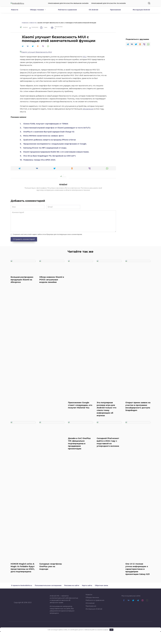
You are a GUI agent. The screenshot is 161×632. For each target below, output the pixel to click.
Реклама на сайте (71, 585)
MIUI (84, 57)
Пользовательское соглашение (48, 585)
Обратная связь (101, 585)
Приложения (115, 10)
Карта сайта (87, 585)
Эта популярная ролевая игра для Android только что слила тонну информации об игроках (106, 409)
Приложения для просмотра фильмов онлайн (68, 3)
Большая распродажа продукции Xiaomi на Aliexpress (22, 279)
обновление (88, 109)
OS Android (93, 10)
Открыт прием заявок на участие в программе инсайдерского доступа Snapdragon (137, 406)
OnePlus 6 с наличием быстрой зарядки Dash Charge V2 (48, 132)
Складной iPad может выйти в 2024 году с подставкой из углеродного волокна (108, 442)
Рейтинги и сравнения (67, 10)
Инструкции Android (141, 10)
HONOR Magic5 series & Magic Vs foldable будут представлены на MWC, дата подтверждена (23, 568)
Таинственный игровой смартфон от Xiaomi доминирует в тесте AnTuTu (56, 128)
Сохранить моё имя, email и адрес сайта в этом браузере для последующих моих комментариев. (47, 234)
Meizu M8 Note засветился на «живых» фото (43, 136)
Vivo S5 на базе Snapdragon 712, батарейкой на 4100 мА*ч (49, 156)
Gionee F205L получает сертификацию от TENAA (45, 124)
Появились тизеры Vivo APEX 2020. (39, 160)
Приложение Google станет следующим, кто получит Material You (80, 405)
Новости (14, 10)
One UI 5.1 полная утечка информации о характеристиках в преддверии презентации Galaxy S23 (137, 569)
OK (111, 629)
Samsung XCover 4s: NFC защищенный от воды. (45, 148)
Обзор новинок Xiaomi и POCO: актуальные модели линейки (51, 279)
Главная (25, 22)
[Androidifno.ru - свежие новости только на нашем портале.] (17, 597)
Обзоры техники (37, 10)
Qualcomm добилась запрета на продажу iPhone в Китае (49, 140)
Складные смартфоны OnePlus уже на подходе (50, 566)
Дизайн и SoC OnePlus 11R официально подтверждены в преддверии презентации (79, 443)
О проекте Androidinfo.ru (21, 585)
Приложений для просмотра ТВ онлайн (108, 3)
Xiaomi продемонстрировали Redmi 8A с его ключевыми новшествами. (56, 152)
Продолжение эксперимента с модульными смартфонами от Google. (55, 144)
